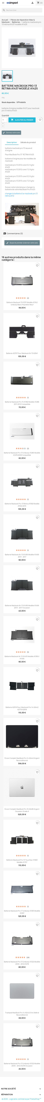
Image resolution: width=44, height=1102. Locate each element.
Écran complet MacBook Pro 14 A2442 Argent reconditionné (22, 759)
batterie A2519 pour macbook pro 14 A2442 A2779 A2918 (22, 708)
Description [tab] (12, 142)
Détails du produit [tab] (28, 142)
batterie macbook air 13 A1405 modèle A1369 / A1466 (22, 657)
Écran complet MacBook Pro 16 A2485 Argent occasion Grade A (22, 810)
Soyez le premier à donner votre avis (23, 243)
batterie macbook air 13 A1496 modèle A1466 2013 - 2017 (22, 555)
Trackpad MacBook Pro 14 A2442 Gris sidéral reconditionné (22, 1014)
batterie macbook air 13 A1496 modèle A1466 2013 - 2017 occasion (22, 606)
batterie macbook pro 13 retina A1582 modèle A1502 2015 (22, 505)
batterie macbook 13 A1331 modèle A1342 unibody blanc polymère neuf (22, 303)
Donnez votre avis (13, 132)
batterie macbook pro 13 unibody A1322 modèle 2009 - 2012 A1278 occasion (22, 1064)
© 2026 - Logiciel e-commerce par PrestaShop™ (21, 1099)
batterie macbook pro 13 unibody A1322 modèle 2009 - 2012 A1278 (22, 963)
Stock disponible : (9, 102)
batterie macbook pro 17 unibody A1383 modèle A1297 (22, 912)
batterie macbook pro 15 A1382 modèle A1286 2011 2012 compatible (22, 403)
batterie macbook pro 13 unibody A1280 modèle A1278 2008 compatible (22, 454)
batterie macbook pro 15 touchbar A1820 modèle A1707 (22, 861)
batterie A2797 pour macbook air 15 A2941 (22, 353)
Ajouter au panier (22, 119)
